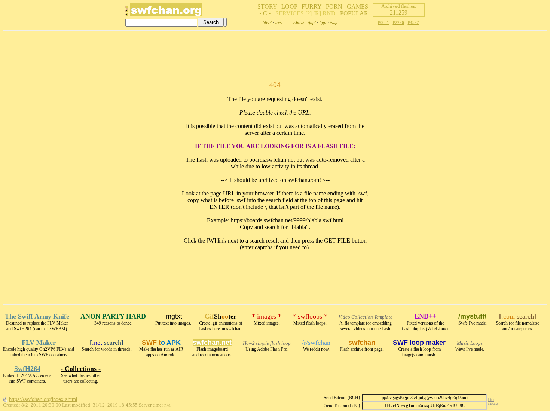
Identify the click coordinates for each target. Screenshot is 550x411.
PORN (334, 6)
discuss (493, 403)
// (267, 22)
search (517, 316)
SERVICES (289, 13)
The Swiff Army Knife (37, 316)
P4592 (413, 22)
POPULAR (354, 13)
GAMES (357, 6)
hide (491, 400)
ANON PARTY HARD (113, 316)
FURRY (311, 6)
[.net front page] (126, 13)
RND (329, 13)
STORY (267, 6)
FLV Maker (39, 342)
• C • (265, 13)
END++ (425, 316)
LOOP (289, 6)
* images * (266, 316)
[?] (308, 13)
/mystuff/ (472, 316)
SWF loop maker (419, 342)
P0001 (383, 22)
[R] (317, 13)
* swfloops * (310, 316)
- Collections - (81, 368)
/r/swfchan (316, 342)
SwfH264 (27, 368)
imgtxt (173, 316)
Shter (220, 316)
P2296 (398, 22)
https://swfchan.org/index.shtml (43, 399)
